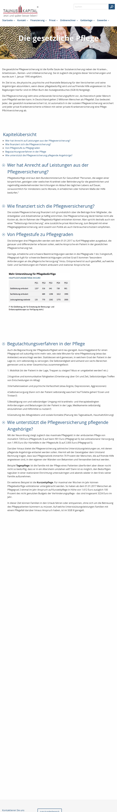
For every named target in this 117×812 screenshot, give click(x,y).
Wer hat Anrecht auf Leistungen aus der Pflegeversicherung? (37, 140)
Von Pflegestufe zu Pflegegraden (22, 148)
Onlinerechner (68, 20)
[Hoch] (4, 165)
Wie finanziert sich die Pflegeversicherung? (28, 144)
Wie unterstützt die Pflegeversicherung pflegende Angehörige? (38, 155)
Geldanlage (86, 20)
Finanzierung (37, 20)
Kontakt (21, 20)
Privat (52, 20)
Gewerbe (102, 20)
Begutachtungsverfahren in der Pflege (25, 151)
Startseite (7, 20)
